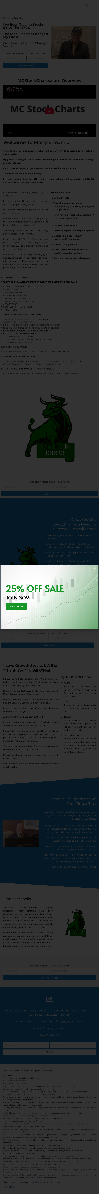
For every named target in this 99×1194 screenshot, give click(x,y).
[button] (94, 568)
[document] (49, 597)
